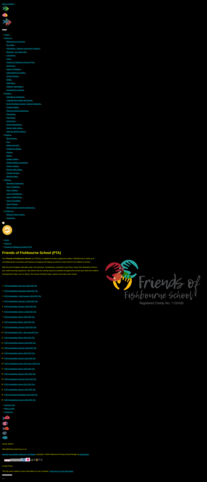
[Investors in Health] (23, 461)
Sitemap (5, 454)
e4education (84, 454)
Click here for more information (61, 471)
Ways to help (9, 409)
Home (6, 240)
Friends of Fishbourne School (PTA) (18, 247)
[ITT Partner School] (15, 461)
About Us (7, 243)
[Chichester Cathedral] (7, 461)
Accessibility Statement (18, 454)
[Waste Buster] (36, 461)
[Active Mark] (28, 461)
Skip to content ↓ (8, 4)
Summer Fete (9, 405)
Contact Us (8, 412)
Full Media (31, 454)
